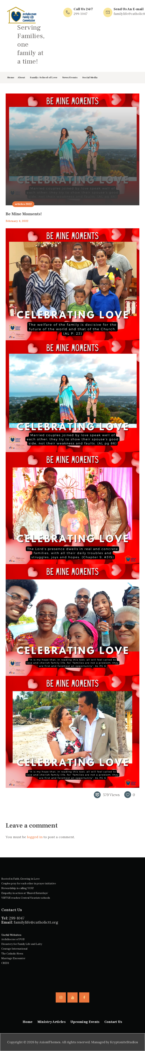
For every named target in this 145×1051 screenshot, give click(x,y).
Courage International (14, 948)
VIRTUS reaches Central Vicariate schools (25, 897)
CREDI (5, 963)
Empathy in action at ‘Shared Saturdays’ (24, 893)
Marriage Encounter (13, 958)
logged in (34, 837)
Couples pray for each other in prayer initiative (28, 883)
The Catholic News (12, 953)
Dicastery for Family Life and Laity (21, 944)
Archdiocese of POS (13, 939)
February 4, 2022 (17, 221)
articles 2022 (23, 204)
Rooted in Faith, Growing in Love (20, 878)
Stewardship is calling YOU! (17, 888)
